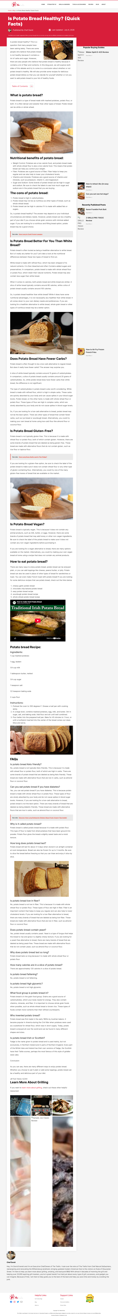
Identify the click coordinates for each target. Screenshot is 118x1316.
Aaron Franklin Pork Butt (96, 209)
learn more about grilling (32, 1088)
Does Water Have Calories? (20, 1182)
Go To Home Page (38, 1298)
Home (43, 4)
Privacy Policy (63, 1305)
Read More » (89, 55)
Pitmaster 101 (51, 4)
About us (37, 1305)
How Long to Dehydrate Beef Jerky (62, 1182)
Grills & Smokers (64, 4)
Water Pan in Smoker (20, 1106)
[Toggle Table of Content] (31, 86)
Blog (97, 4)
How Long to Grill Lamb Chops (63, 1106)
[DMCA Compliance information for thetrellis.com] (90, 1298)
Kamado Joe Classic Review (41, 1182)
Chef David (28, 30)
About (104, 4)
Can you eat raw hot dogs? (97, 194)
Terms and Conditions (64, 1302)
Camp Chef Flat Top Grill (41, 1106)
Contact (62, 1298)
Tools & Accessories (79, 4)
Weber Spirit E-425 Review (97, 52)
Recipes (90, 4)
